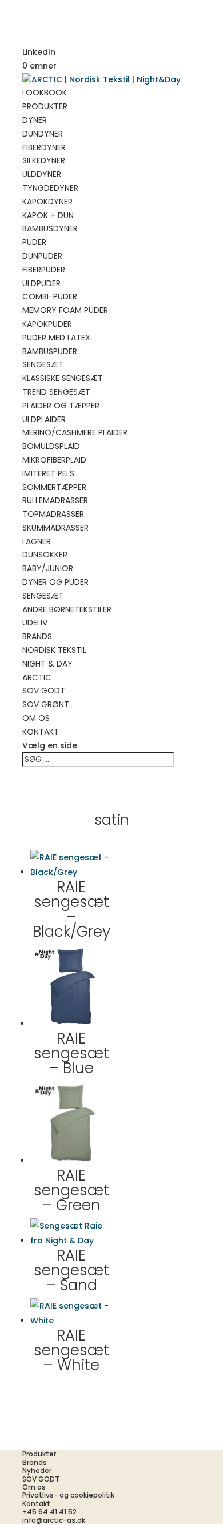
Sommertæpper (54, 487)
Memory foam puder (65, 310)
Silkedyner (43, 160)
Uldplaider (44, 419)
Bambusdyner (50, 228)
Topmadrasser (53, 514)
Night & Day (47, 663)
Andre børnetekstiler (67, 609)
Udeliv (34, 622)
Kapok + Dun (48, 215)
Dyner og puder (55, 582)
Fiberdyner (44, 147)
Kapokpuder (47, 324)
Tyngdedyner (50, 188)
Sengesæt (42, 364)
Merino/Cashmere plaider (75, 432)
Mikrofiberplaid (54, 459)
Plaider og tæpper (60, 405)
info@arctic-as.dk (53, 1520)
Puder (34, 242)
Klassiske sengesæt (62, 378)
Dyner (34, 120)
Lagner (36, 541)
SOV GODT (43, 690)
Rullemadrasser (55, 500)
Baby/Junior (47, 568)
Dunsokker (44, 554)
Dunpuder (42, 256)
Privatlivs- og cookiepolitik (68, 1495)
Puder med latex (56, 337)
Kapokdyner (47, 201)
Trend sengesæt (56, 392)
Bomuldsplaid (51, 446)
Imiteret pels (48, 473)
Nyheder (36, 1470)
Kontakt (40, 731)
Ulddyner (41, 174)
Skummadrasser (55, 527)
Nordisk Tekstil (54, 650)
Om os (36, 718)
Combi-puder (49, 296)
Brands (37, 636)
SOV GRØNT (45, 704)
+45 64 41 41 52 (49, 1511)
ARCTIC (36, 677)
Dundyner (42, 133)
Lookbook (44, 92)
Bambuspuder (49, 351)
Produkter (44, 106)
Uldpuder (41, 283)
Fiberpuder (43, 269)
